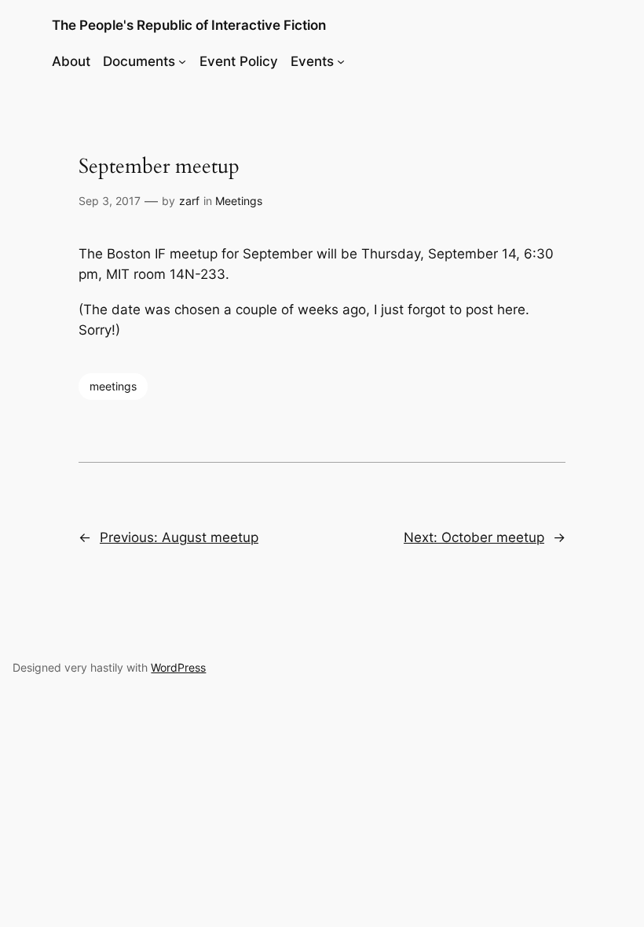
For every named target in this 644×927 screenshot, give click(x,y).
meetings (113, 386)
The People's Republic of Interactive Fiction (189, 25)
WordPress (178, 667)
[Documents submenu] (182, 61)
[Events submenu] (341, 61)
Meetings (238, 200)
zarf (189, 200)
